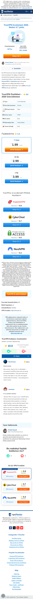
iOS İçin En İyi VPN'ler (16, 545)
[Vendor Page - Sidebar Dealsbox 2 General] (16, 486)
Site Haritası (16, 582)
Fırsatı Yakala (23, 476)
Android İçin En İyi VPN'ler (16, 547)
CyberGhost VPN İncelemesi (16, 558)
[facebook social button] (10, 527)
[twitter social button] (14, 527)
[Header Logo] (7, 11)
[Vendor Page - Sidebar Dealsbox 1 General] (16, 473)
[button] (3, 595)
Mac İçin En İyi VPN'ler (16, 542)
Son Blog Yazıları (16, 538)
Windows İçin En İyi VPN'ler (16, 540)
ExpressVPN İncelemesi (16, 556)
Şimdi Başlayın (15, 149)
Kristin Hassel (9, 62)
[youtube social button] (21, 527)
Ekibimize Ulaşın (16, 576)
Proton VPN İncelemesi (16, 560)
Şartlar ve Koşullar (16, 580)
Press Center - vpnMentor (16, 585)
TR (26, 11)
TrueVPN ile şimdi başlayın (16, 294)
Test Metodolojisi (16, 589)
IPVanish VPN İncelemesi (16, 565)
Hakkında (16, 574)
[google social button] (17, 527)
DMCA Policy (16, 587)
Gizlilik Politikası (16, 578)
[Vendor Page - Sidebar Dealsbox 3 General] (16, 499)
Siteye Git (16, 56)
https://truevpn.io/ (16, 310)
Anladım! (18, 19)
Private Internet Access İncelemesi (16, 562)
